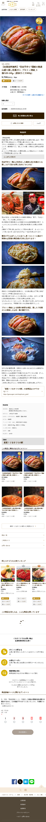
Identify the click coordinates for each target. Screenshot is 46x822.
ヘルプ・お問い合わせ (23, 816)
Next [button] (42, 38)
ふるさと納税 (13, 9)
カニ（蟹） (40, 795)
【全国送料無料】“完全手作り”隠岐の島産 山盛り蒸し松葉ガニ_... (12, 474)
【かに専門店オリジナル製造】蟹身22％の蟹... (7, 585)
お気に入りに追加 (18, 123)
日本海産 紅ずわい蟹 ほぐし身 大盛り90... (39, 584)
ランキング (31, 9)
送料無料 (22, 9)
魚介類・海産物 (28, 795)
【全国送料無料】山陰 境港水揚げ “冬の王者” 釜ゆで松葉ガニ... (11, 509)
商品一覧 (4, 535)
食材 (18, 795)
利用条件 (23, 804)
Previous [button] (3, 38)
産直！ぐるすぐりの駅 (8, 481)
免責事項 (23, 808)
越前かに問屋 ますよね (7, 593)
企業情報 (23, 800)
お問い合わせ (6, 545)
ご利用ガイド (6, 540)
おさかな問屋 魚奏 (21, 591)
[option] (23, 39)
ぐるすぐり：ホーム (7, 795)
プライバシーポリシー (23, 812)
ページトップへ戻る (41, 786)
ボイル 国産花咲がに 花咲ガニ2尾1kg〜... (23, 584)
